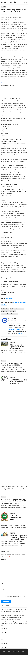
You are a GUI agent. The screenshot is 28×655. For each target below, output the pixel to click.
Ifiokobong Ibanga (14, 329)
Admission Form (5, 309)
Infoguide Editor (13, 319)
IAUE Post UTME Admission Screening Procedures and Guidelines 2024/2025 (13, 500)
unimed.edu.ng (12, 311)
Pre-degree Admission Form (16, 309)
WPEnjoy (24, 651)
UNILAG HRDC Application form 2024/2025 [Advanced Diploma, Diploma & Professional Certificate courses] (18, 539)
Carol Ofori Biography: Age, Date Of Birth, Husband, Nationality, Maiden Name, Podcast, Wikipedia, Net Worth (14, 617)
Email (2, 583)
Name (2, 577)
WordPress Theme (17, 651)
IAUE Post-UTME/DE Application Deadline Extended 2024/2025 (11, 364)
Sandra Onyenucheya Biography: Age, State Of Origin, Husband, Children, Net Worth (14, 622)
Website (3, 590)
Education (3, 6)
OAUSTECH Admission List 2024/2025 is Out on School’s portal (18, 381)
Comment (3, 559)
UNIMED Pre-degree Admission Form (14, 53)
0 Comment (11, 14)
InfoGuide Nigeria (8, 2)
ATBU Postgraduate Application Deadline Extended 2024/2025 (17, 346)
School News (4, 311)
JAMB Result (8, 299)
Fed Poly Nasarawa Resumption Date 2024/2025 (16, 517)
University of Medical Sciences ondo (9, 313)
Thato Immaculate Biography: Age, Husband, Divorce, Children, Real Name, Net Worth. (13, 610)
